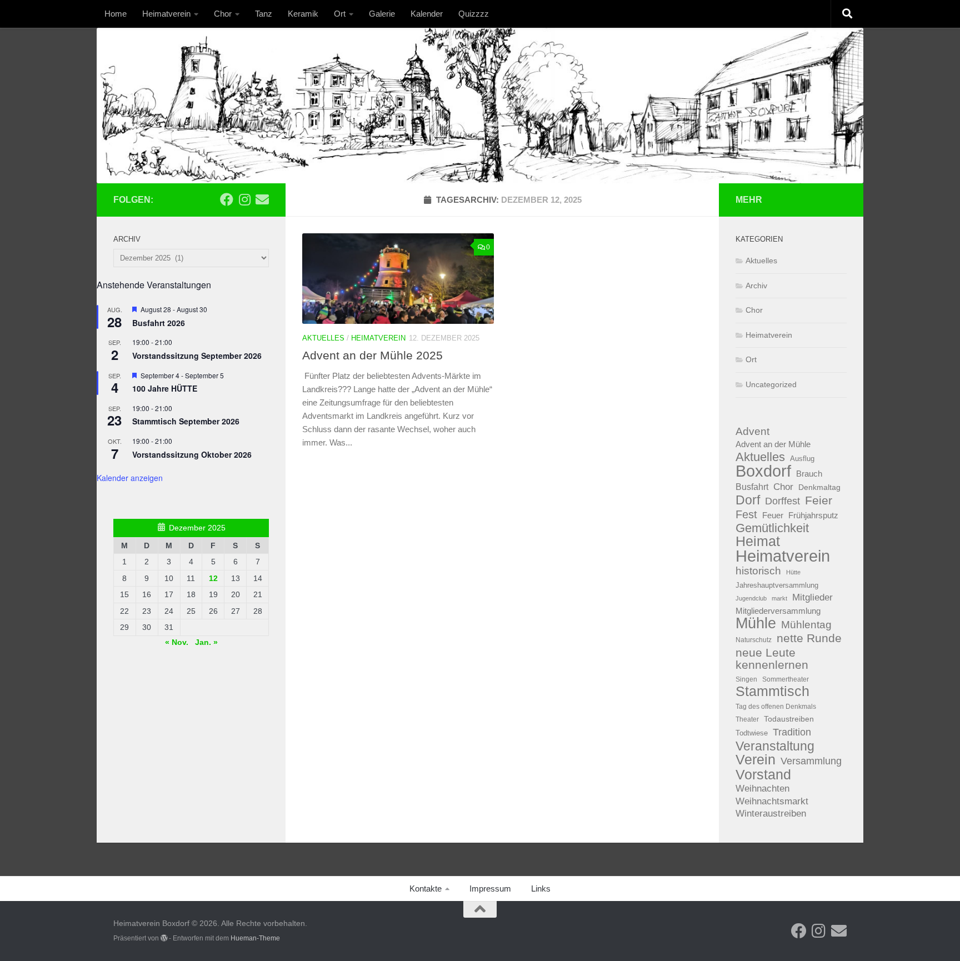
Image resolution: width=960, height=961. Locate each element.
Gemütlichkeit (772, 528)
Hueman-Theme (255, 938)
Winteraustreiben (771, 813)
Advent (752, 431)
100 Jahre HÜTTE (164, 388)
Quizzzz (473, 13)
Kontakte (425, 888)
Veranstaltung (775, 746)
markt (779, 598)
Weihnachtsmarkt (772, 801)
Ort (340, 13)
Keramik (303, 13)
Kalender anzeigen (130, 477)
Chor (223, 13)
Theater (747, 719)
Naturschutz (754, 640)
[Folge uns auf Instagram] (244, 199)
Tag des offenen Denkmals (776, 706)
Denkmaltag (819, 487)
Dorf (748, 500)
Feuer (772, 515)
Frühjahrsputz (813, 515)
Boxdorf (763, 471)
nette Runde (809, 638)
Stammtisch (772, 691)
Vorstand (763, 774)
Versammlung (811, 761)
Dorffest (782, 501)
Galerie (382, 13)
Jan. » (206, 642)
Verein (756, 760)
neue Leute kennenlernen (772, 659)
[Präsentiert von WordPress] (164, 938)
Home (115, 13)
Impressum (490, 888)
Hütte (793, 572)
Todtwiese (752, 733)
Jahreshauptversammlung (777, 585)
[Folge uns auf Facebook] (226, 199)
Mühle (756, 623)
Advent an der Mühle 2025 (372, 355)
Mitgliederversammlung (778, 611)
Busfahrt (752, 487)
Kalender (427, 13)
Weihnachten (762, 788)
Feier (818, 500)
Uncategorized (771, 384)
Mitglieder (812, 597)
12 (213, 578)
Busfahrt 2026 (158, 322)
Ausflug (802, 458)
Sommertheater (785, 679)
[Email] (262, 199)
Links (541, 888)
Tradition (792, 732)
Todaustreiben (789, 718)
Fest (746, 514)
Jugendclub (751, 598)
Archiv (756, 285)
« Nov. (176, 642)
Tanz (263, 13)
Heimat (758, 541)
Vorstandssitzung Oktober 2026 (192, 454)
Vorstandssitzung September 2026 (197, 355)
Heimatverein (166, 13)
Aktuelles (323, 338)
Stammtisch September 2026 (185, 421)
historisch (758, 571)
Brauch (809, 473)
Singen (746, 679)
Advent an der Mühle (773, 444)
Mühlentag (806, 624)
